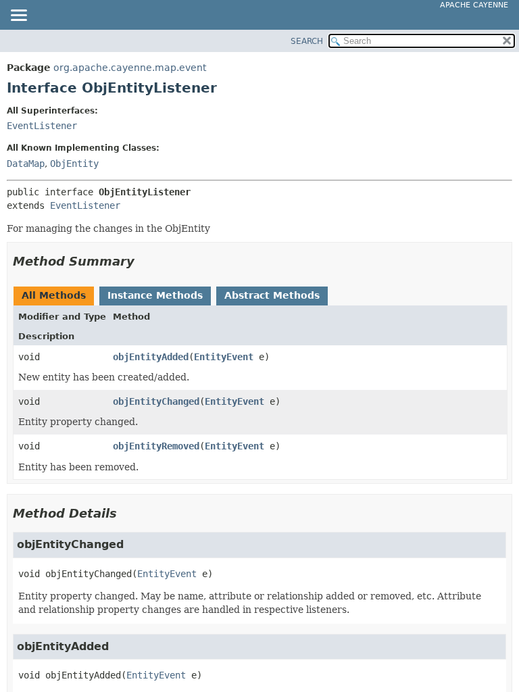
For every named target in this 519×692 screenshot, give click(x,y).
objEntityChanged (156, 401)
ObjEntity (74, 163)
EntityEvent (223, 356)
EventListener (42, 125)
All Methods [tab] (54, 295)
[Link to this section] (144, 261)
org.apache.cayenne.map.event (129, 67)
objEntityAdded (151, 356)
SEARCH (307, 41)
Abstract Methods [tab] (272, 295)
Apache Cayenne (474, 5)
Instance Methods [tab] (155, 295)
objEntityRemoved (156, 446)
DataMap (26, 163)
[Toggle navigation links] (18, 16)
